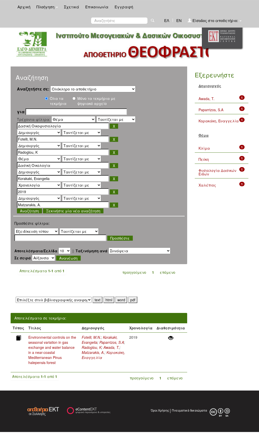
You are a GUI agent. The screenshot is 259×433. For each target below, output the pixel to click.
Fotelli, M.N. (91, 337)
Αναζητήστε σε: (33, 89)
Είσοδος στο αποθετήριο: (215, 20)
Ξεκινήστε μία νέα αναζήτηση (73, 210)
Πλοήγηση (45, 6)
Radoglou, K (91, 347)
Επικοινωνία (97, 6)
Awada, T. (111, 347)
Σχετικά (71, 6)
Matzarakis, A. (93, 352)
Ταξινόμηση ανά (91, 250)
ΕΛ (166, 20)
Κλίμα (204, 148)
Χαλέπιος (207, 185)
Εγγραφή (124, 6)
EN (179, 20)
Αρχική (23, 6)
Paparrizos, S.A (111, 342)
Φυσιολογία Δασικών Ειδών (217, 172)
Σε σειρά (22, 257)
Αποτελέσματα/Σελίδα (35, 250)
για (21, 112)
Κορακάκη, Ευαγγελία (219, 120)
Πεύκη (204, 159)
